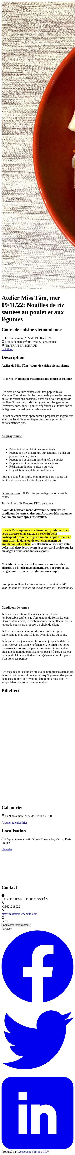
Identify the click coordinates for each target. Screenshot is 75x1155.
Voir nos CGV (40, 1151)
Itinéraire (7, 849)
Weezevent (24, 1151)
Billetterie (7, 349)
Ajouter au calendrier (14, 822)
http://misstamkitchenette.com (19, 914)
